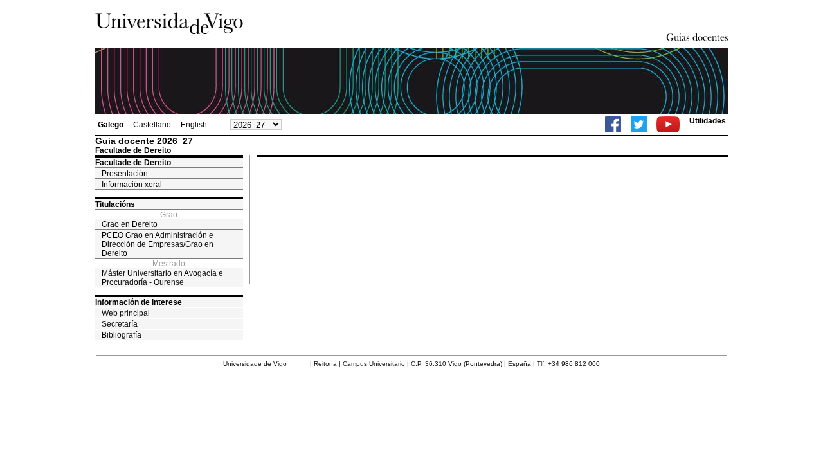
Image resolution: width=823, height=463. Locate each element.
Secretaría (120, 324)
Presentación (125, 173)
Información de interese (138, 302)
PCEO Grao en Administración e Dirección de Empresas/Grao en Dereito (157, 244)
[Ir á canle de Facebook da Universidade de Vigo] (613, 124)
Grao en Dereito (130, 224)
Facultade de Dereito (133, 162)
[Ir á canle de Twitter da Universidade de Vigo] (639, 124)
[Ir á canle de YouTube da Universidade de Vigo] (668, 124)
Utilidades (707, 120)
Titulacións (115, 204)
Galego (110, 124)
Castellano (152, 124)
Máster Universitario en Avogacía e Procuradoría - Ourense (162, 278)
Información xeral (132, 184)
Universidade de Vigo (255, 363)
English (194, 124)
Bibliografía (121, 335)
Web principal (126, 313)
